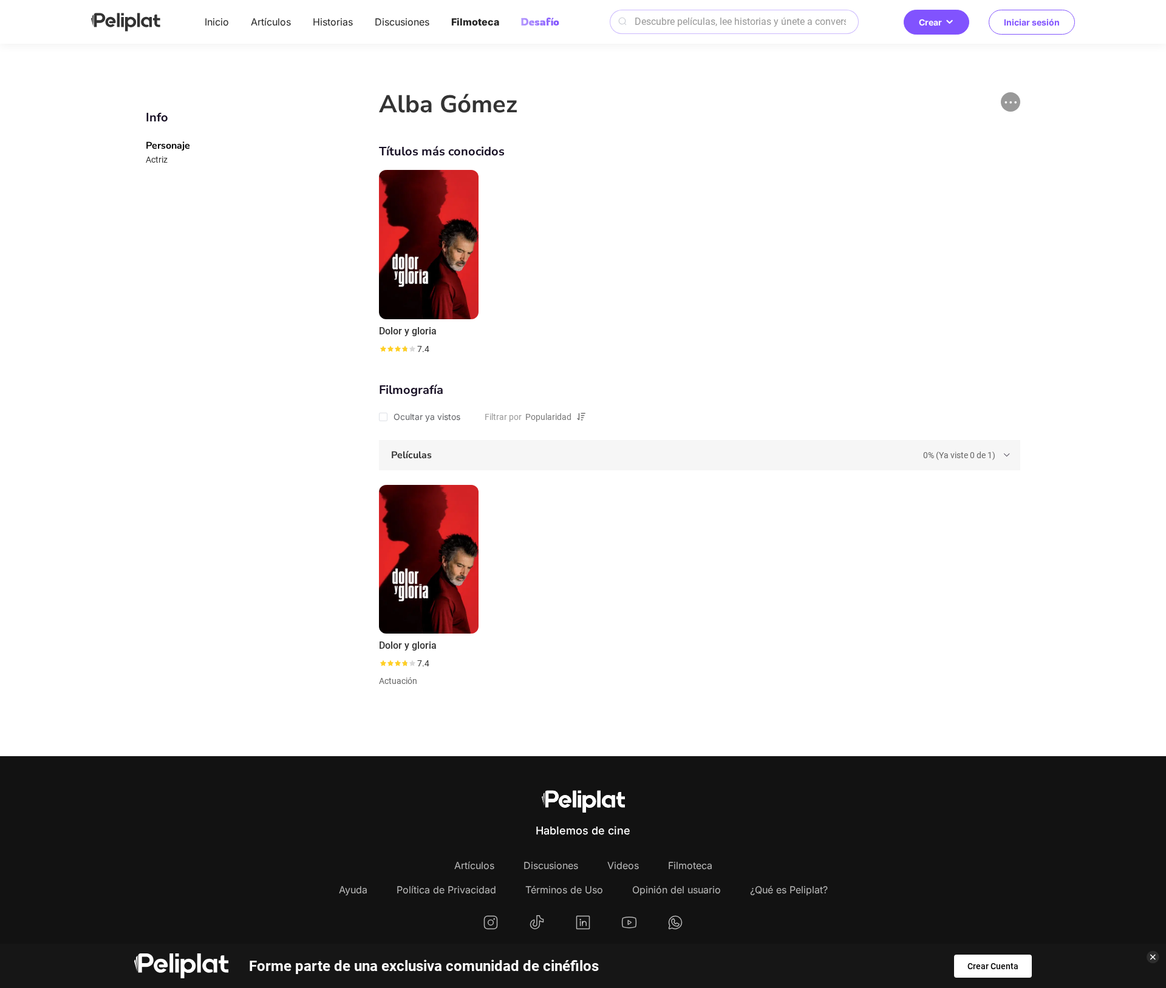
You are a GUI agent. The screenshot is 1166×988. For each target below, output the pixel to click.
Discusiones (402, 22)
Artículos (271, 22)
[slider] (397, 349)
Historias (333, 22)
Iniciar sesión (1032, 22)
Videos (623, 865)
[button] (1010, 102)
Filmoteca (475, 22)
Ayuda (353, 890)
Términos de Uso (564, 890)
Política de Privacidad (446, 890)
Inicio (217, 22)
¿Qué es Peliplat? (789, 890)
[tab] (699, 455)
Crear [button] (930, 22)
